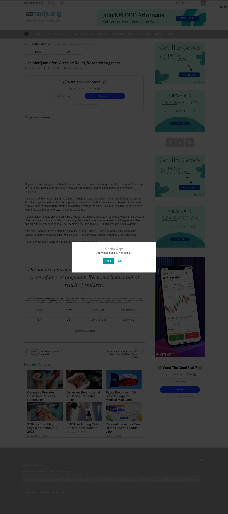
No (120, 260)
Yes (108, 260)
